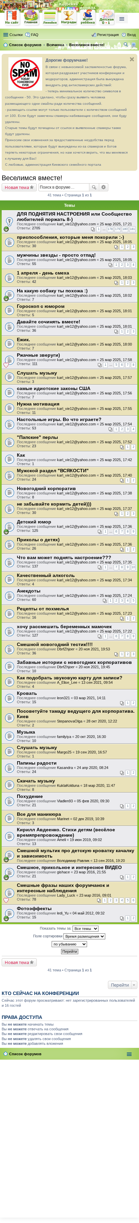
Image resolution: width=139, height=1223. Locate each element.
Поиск (94, 187)
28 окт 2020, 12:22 (101, 721)
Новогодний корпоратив (46, 488)
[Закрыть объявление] (132, 59)
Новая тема (17, 187)
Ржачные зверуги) (38, 355)
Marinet (63, 819)
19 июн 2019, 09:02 (86, 840)
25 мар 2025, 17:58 (116, 360)
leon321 (63, 698)
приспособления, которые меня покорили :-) (70, 237)
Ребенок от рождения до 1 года (107, 17)
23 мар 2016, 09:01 (95, 895)
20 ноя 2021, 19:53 (94, 649)
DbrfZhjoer (66, 649)
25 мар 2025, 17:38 (116, 493)
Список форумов (25, 1054)
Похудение (30, 796)
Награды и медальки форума (69, 17)
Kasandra (65, 768)
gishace (63, 872)
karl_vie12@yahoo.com (76, 224)
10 (133, 567)
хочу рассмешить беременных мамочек (64, 626)
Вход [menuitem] (131, 35)
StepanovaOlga (69, 721)
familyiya (64, 737)
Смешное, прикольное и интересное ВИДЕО (69, 867)
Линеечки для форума (50, 17)
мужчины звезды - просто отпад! (56, 255)
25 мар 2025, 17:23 (116, 613)
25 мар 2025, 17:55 (116, 409)
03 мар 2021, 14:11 (90, 698)
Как (21, 455)
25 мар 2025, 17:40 (116, 475)
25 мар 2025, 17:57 (116, 378)
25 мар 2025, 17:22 (116, 631)
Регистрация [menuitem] (108, 35)
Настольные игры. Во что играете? (59, 419)
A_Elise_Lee (67, 682)
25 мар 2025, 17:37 (116, 509)
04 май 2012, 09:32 (89, 913)
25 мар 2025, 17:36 (116, 526)
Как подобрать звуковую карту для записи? (69, 677)
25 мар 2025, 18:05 (116, 242)
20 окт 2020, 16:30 (90, 737)
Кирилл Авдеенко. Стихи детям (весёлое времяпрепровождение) (66, 832)
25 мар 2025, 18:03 (116, 278)
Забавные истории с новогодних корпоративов (74, 662)
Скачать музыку (36, 780)
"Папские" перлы (37, 437)
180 (125, 229)
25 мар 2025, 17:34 (116, 580)
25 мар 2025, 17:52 (116, 442)
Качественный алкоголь (46, 575)
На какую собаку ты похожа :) (52, 290)
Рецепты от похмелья (43, 608)
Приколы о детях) (38, 539)
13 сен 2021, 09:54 (97, 682)
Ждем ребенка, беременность (88, 17)
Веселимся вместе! (32, 178)
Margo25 (64, 752)
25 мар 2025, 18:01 (116, 311)
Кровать (27, 693)
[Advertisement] (69, 1137)
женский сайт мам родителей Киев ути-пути (12, 18)
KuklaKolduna (68, 785)
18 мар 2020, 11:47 (99, 785)
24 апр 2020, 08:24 (92, 768)
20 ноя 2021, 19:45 (94, 667)
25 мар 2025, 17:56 (116, 393)
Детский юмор (34, 521)
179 (117, 229)
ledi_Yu (62, 913)
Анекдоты (28, 590)
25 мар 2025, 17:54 (116, 424)
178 (110, 229)
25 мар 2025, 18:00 (116, 344)
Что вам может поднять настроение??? (64, 557)
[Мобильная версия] (134, 45)
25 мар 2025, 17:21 (116, 224)
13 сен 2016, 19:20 (109, 861)
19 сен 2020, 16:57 (91, 752)
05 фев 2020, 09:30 (93, 801)
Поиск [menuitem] (126, 45)
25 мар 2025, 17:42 (116, 460)
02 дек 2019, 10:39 (88, 819)
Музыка (26, 732)
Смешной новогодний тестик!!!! (55, 644)
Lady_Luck (66, 895)
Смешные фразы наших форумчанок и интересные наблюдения (63, 887)
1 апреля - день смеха (43, 273)
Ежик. (23, 339)
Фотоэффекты (34, 908)
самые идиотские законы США (53, 388)
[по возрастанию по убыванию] (69, 944)
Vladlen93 (65, 801)
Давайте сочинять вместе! (48, 321)
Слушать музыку (37, 373)
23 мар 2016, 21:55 (90, 872)
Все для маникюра (39, 814)
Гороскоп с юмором (40, 306)
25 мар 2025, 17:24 (116, 595)
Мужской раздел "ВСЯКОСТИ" (53, 470)
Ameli (61, 840)
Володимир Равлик (73, 861)
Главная (31, 17)
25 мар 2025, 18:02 (116, 295)
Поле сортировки (48, 936)
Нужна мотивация (38, 404)
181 (132, 229)
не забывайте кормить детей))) (54, 504)
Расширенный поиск (103, 187)
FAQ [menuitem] (34, 35)
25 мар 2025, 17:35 (116, 562)
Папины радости (37, 763)
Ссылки (16, 35)
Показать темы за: (56, 928)
